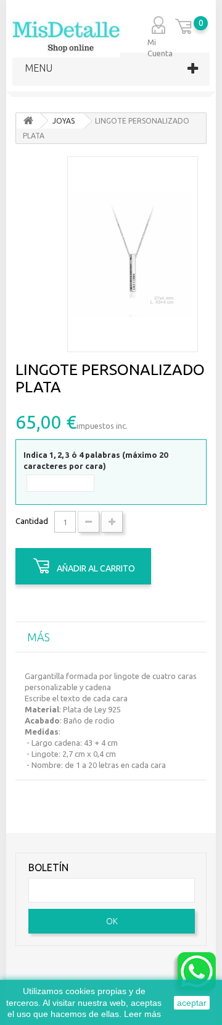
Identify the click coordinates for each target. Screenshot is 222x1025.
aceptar (192, 1003)
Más (38, 637)
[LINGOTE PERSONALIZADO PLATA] (132, 254)
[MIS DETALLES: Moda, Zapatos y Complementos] (64, 35)
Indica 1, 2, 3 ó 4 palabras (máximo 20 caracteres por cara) (95, 460)
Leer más (142, 1014)
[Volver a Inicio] (28, 121)
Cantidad (31, 521)
